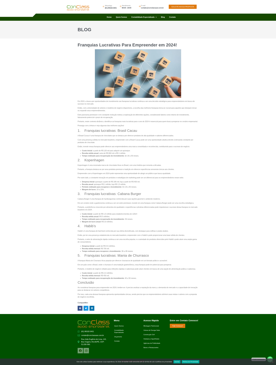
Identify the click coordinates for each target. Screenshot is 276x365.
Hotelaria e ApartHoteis (151, 339)
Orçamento (118, 337)
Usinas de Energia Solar (151, 330)
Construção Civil (149, 334)
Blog (163, 17)
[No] (272, 362)
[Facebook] (80, 350)
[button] (80, 308)
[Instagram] (86, 350)
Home (109, 17)
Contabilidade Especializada (142, 17)
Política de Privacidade (190, 362)
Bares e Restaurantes (150, 347)
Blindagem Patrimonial (151, 326)
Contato (172, 17)
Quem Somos (121, 17)
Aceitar (177, 362)
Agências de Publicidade (151, 343)
